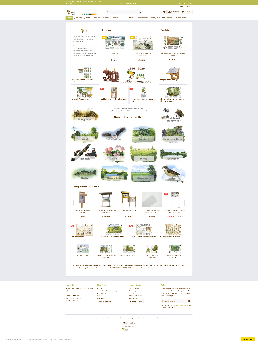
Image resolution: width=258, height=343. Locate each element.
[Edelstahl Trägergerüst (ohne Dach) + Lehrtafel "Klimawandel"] (174, 199)
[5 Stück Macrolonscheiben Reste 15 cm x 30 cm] (151, 199)
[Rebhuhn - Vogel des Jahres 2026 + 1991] (114, 92)
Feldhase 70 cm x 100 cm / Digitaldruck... (143, 55)
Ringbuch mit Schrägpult (170, 80)
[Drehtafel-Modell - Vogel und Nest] (85, 73)
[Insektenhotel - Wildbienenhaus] (144, 230)
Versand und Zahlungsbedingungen (109, 291)
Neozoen (115, 54)
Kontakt (99, 288)
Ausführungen (134, 288)
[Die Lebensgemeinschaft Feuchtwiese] (173, 42)
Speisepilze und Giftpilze (170, 237)
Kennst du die (128, 265)
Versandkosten (124, 318)
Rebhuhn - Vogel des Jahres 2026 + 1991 (114, 100)
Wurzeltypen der (78, 265)
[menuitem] (124, 12)
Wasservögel (138, 265)
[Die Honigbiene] (85, 230)
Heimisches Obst (102, 268)
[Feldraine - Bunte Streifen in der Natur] (83, 248)
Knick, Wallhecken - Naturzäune (129, 256)
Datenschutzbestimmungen (179, 305)
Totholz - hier (158, 265)
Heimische (88, 265)
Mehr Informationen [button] (65, 339)
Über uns (132, 293)
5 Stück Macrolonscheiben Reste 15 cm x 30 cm (152, 211)
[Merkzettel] (164, 12)
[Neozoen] (115, 42)
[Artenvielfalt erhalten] (85, 92)
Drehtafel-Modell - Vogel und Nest (83, 81)
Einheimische (147, 265)
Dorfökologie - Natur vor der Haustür (152, 256)
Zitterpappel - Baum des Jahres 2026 (143, 100)
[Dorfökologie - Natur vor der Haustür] (151, 248)
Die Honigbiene (78, 237)
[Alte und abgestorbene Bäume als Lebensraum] (173, 92)
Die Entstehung (81, 268)
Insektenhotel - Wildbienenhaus (143, 237)
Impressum (101, 298)
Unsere (144, 268)
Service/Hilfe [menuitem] (186, 7)
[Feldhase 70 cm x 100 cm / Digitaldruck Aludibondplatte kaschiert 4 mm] (143, 42)
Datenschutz (133, 298)
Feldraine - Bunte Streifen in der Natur (83, 256)
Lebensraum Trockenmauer (106, 255)
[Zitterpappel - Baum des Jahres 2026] (144, 92)
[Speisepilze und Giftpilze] (173, 230)
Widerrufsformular (135, 296)
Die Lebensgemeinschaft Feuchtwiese (173, 55)
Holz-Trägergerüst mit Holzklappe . (83, 211)
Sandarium (136, 268)
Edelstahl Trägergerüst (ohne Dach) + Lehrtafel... (175, 211)
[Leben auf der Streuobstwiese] (114, 230)
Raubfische (91, 268)
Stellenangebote (134, 291)
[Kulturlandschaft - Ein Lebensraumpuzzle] (174, 248)
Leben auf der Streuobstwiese (113, 237)
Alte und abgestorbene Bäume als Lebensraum (172, 100)
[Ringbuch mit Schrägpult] (173, 73)
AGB (98, 296)
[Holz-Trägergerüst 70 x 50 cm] (129, 199)
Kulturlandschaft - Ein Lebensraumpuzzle (175, 256)
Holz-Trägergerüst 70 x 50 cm (129, 210)
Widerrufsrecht (102, 293)
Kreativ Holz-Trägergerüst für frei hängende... (106, 211)
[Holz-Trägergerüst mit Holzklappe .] (83, 199)
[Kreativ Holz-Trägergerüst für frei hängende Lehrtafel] (106, 199)
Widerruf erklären (104, 301)
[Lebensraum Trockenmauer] (106, 248)
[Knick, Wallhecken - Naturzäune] (129, 248)
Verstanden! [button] (248, 339)
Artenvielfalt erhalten (80, 99)
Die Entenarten (115, 268)
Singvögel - (151, 268)
